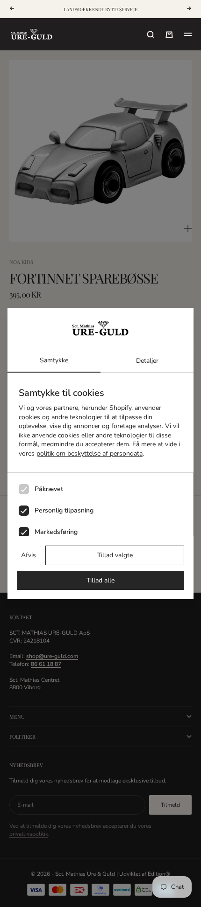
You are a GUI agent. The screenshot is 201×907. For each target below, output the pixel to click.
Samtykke (54, 360)
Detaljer (147, 360)
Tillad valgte (115, 555)
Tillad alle (100, 580)
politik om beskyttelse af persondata (89, 453)
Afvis (28, 555)
